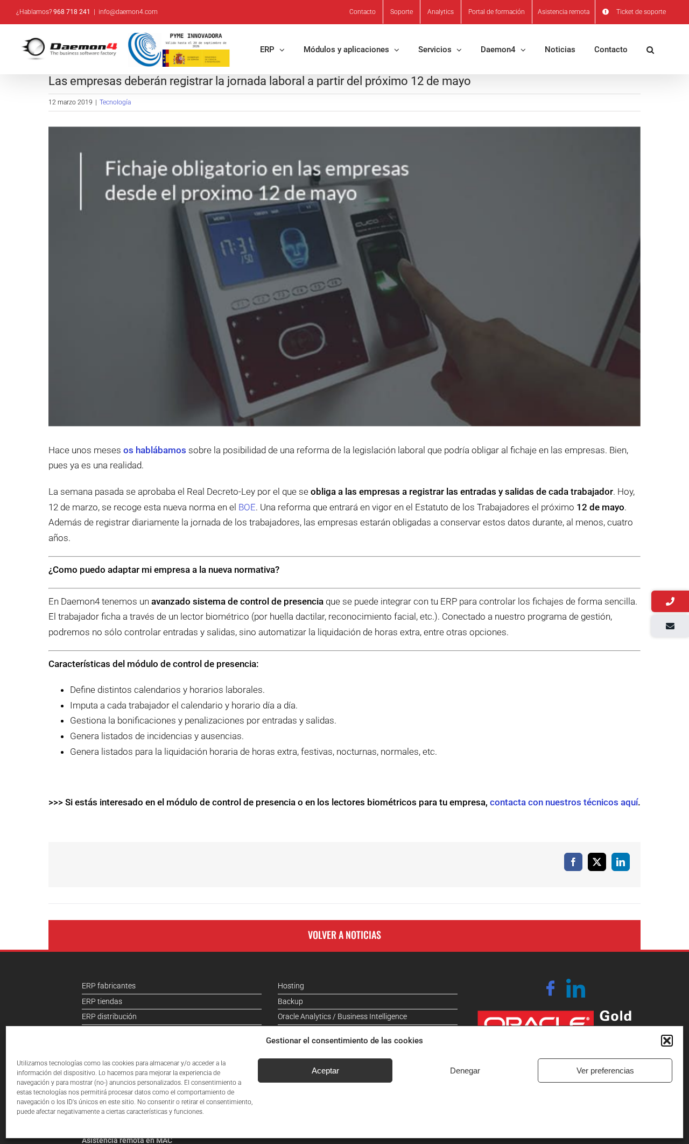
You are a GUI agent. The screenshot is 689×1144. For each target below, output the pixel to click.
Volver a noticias (344, 935)
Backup (290, 1001)
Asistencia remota (563, 12)
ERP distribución (109, 1016)
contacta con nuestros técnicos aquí (564, 802)
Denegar (465, 1070)
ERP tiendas (102, 1001)
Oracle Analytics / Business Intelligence (342, 1016)
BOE (247, 507)
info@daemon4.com (128, 12)
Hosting (291, 985)
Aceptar (325, 1070)
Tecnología (115, 102)
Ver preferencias (605, 1070)
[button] (667, 1040)
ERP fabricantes (109, 985)
